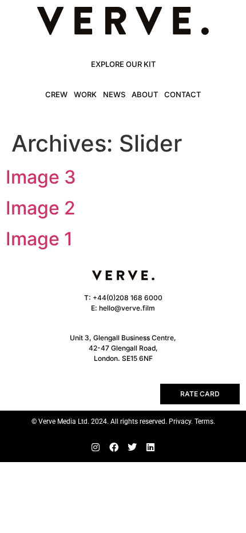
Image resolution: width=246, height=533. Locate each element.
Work (85, 94)
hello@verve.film (127, 308)
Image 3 (41, 177)
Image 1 (39, 239)
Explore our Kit (123, 64)
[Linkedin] (150, 447)
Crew (56, 94)
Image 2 (41, 208)
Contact (182, 94)
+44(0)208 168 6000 (127, 297)
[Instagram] (95, 447)
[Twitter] (132, 447)
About (145, 94)
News (114, 94)
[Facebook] (114, 447)
